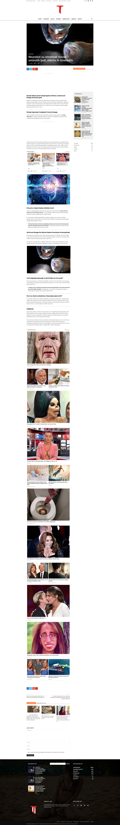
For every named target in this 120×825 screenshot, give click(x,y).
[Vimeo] (90, 1)
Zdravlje (73, 19)
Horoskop (46, 19)
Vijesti (40, 19)
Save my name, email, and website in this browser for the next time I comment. (46, 752)
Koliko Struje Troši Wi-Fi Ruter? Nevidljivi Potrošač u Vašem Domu (48, 717)
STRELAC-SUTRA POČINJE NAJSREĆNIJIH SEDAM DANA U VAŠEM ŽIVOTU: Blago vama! (87, 108)
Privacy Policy (48, 0)
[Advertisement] (48, 83)
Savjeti (52, 19)
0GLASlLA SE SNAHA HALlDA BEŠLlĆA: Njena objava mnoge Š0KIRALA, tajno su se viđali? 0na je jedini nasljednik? (33, 718)
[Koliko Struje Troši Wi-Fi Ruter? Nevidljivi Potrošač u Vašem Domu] (48, 710)
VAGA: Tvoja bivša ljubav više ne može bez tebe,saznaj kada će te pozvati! (86, 116)
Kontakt (69, 0)
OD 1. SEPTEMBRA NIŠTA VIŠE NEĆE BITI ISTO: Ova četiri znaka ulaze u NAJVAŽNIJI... (40, 780)
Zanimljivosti (66, 19)
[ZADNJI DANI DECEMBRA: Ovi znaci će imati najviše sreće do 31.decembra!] (77, 99)
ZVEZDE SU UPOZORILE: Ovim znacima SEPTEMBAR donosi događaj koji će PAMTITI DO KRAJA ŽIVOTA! (40, 770)
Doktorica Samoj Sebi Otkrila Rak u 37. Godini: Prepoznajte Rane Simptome (36, 696)
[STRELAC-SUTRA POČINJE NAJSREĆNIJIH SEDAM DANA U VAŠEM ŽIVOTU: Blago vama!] (77, 108)
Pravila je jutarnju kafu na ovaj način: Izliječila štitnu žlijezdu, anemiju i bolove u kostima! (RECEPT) (60, 697)
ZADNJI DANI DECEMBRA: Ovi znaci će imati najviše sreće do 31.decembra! (87, 99)
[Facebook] (84, 1)
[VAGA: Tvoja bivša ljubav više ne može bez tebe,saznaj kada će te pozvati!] (77, 117)
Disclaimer (43, 0)
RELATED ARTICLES (31, 703)
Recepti (80, 19)
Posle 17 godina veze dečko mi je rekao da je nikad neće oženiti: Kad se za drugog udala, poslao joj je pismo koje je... (63, 719)
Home (28, 21)
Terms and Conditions (62, 0)
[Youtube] (92, 1)
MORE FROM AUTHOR (41, 703)
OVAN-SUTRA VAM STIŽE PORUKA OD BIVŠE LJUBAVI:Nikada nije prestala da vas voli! (87, 134)
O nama (38, 0)
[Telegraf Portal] (60, 9)
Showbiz (58, 19)
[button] (91, 19)
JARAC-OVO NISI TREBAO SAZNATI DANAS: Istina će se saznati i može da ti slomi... (86, 125)
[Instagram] (86, 1)
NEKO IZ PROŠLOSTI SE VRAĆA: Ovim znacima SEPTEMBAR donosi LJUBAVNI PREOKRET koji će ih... (40, 789)
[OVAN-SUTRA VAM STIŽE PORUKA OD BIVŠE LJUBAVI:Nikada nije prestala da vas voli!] (77, 134)
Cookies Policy (55, 0)
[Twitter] (88, 1)
